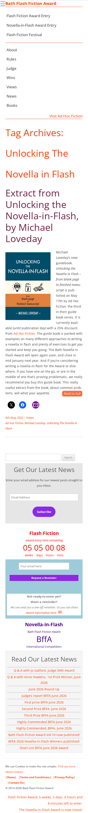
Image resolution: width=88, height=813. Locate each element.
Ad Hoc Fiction (14, 423)
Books (12, 105)
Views (12, 86)
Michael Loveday (35, 423)
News (11, 96)
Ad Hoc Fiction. (25, 333)
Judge (11, 68)
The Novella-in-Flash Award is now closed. (51, 810)
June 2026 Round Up (44, 689)
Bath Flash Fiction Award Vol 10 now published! (44, 735)
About (12, 49)
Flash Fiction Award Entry (28, 15)
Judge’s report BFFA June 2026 (44, 696)
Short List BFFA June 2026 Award (44, 748)
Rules (11, 59)
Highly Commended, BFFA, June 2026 (44, 728)
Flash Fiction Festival (24, 34)
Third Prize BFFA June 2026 (44, 715)
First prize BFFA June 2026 (44, 702)
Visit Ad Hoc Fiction (66, 116)
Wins (11, 77)
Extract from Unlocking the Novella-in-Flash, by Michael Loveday (42, 215)
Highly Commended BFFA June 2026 (44, 722)
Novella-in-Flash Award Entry (31, 25)
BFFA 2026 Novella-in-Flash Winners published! (44, 741)
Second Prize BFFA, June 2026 (44, 709)
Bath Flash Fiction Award (30, 3)
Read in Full (72, 393)
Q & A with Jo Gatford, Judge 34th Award (44, 670)
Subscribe (44, 512)
